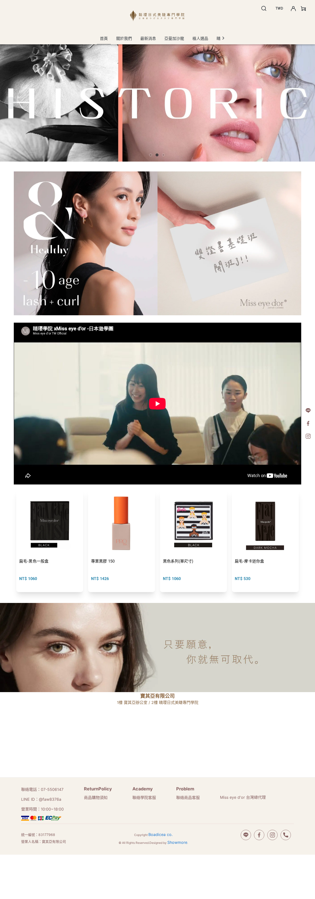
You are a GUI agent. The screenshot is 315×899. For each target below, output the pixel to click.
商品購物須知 (96, 797)
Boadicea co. (160, 834)
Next (304, 103)
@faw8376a (50, 799)
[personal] (293, 8)
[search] (264, 8)
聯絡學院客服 (144, 797)
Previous (11, 103)
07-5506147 (52, 789)
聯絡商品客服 (188, 797)
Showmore (177, 842)
